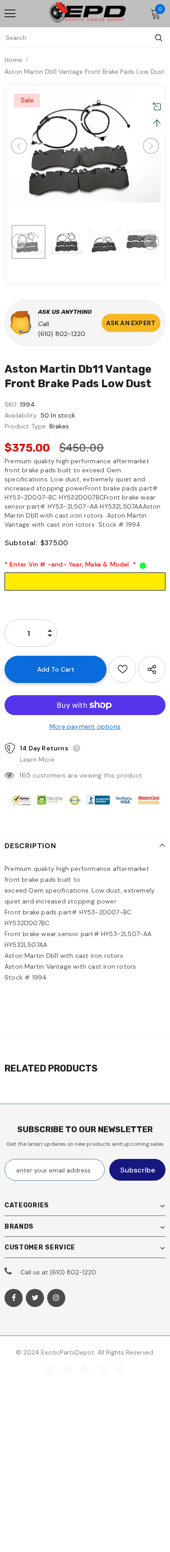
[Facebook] (14, 1298)
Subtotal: (21, 543)
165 (25, 775)
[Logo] (87, 13)
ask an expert (131, 323)
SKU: (11, 404)
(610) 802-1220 (62, 334)
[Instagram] (56, 1298)
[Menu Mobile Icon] (10, 13)
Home (13, 60)
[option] (85, 145)
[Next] (151, 146)
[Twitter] (35, 1298)
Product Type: (26, 426)
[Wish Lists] (122, 669)
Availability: (22, 415)
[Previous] (19, 146)
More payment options (85, 726)
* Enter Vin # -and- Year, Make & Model (70, 564)
